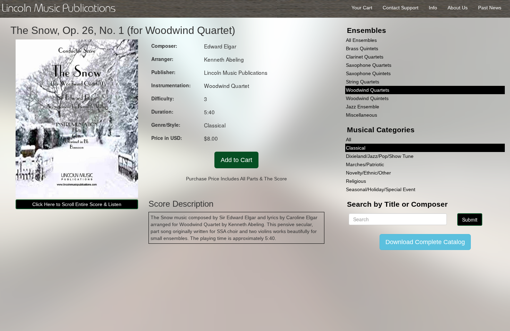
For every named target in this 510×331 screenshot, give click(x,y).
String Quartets (362, 81)
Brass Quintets (362, 48)
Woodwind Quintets (367, 98)
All (348, 139)
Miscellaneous (361, 115)
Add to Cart (236, 159)
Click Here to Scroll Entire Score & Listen (76, 204)
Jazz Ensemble (362, 106)
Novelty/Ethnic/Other (368, 173)
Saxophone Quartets (368, 65)
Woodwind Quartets (367, 90)
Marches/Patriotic (365, 164)
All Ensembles (361, 40)
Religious (356, 181)
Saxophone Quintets (368, 73)
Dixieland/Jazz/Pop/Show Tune (380, 156)
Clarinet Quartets (364, 57)
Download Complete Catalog (425, 242)
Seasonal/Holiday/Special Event (380, 189)
